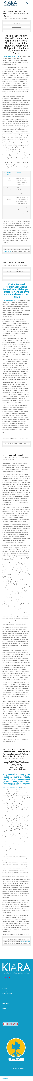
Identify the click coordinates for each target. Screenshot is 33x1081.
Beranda (4, 988)
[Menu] (30, 3)
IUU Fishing (20, 457)
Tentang (4, 991)
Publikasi (4, 1006)
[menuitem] (26, 3)
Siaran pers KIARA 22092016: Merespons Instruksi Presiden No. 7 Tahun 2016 (16, 13)
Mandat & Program (7, 993)
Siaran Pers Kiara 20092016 (13, 263)
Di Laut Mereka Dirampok (12, 455)
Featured (15, 457)
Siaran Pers (16, 18)
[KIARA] (13, 3)
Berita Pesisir (5, 1003)
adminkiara (24, 18)
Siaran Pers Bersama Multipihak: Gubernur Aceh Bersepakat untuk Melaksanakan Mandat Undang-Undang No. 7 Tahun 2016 (16, 752)
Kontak (4, 1008)
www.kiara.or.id (16, 27)
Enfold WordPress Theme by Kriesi (16, 1078)
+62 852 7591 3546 (25, 941)
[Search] (26, 3)
